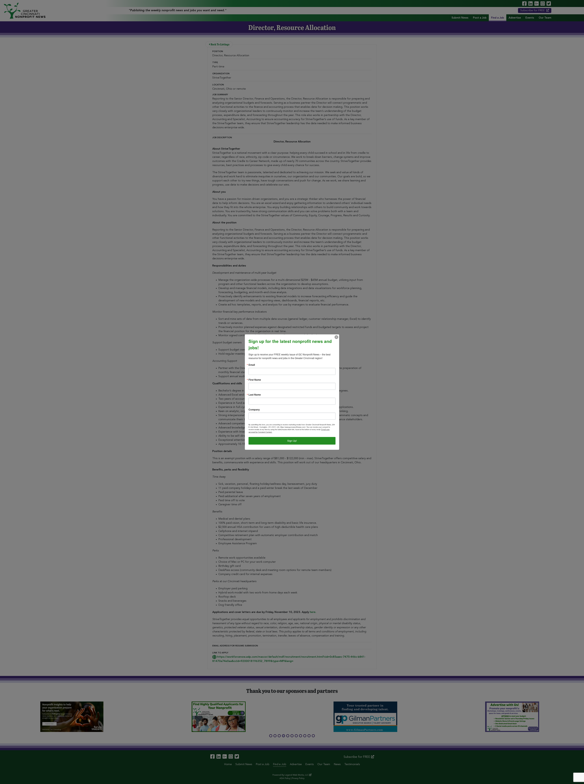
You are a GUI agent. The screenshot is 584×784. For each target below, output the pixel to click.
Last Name (255, 394)
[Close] (336, 337)
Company (254, 409)
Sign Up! (292, 440)
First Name (255, 380)
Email (252, 365)
